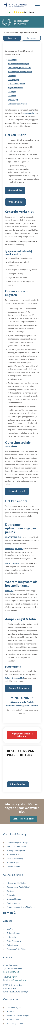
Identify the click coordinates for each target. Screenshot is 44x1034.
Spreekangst (13, 100)
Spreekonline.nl (13, 1019)
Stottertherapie (12, 862)
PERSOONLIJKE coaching (14, 549)
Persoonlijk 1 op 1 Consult (16, 847)
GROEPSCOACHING (13, 537)
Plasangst (12, 92)
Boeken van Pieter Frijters (16, 949)
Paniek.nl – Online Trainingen (18, 1015)
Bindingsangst (13, 80)
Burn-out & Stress (13, 854)
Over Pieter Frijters (14, 1008)
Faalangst (12, 76)
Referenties (11, 895)
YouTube (10, 929)
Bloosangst (12, 60)
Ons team (10, 891)
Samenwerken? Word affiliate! (18, 887)
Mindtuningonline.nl (15, 1023)
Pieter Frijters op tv (14, 941)
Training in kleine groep (16, 851)
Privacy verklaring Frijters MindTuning (21, 907)
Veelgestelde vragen (14, 899)
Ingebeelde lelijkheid (16, 84)
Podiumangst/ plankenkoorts (19, 68)
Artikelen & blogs (13, 933)
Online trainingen (13, 866)
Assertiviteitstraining (15, 858)
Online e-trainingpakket (14, 678)
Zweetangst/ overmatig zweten (20, 72)
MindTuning (9, 591)
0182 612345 (12, 977)
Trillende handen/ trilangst (18, 64)
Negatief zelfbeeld (15, 88)
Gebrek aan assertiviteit (17, 104)
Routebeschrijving (11, 972)
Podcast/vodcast (13, 945)
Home (6, 32)
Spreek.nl (10, 1012)
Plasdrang (12, 96)
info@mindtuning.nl (17, 980)
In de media (11, 937)
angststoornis (28, 113)
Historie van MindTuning (16, 883)
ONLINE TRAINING (12, 563)
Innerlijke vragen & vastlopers (18, 843)
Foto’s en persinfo (13, 903)
